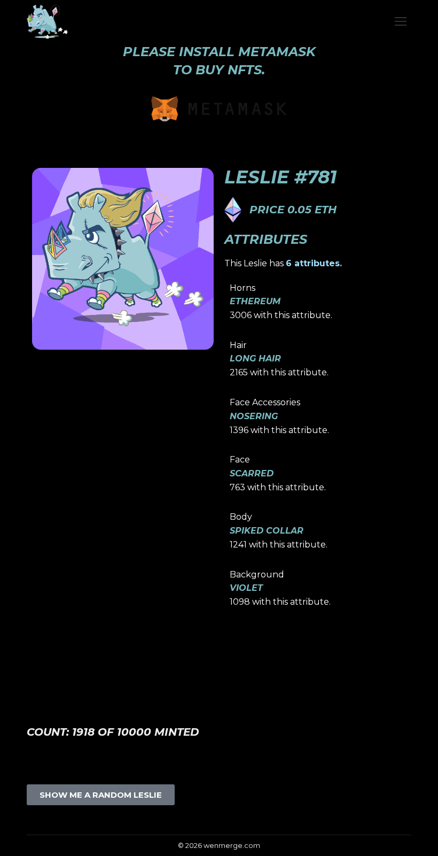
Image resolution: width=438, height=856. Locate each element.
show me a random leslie (101, 795)
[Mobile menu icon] (400, 21)
